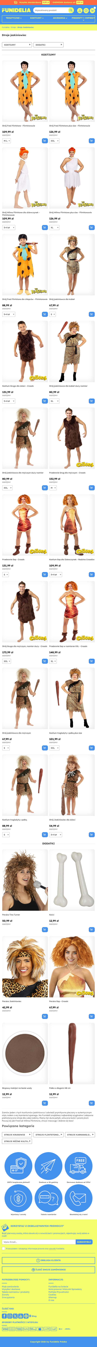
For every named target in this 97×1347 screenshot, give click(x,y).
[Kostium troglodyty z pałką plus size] (72, 698)
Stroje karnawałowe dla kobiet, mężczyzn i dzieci (81, 1134)
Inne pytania (8, 1297)
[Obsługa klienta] (86, 10)
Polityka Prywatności (58, 1292)
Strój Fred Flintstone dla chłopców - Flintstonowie (24, 299)
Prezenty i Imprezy (83, 18)
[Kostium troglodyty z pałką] (25, 785)
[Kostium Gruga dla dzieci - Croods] (25, 351)
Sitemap (52, 1297)
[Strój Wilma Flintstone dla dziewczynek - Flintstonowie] (25, 178)
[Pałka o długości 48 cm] (72, 1053)
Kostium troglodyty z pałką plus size (65, 733)
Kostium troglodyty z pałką (14, 820)
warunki (52, 1248)
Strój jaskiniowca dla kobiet (62, 299)
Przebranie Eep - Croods (13, 559)
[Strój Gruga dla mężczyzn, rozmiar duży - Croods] (25, 611)
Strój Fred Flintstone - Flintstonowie (18, 126)
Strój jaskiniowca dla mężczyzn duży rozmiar (22, 473)
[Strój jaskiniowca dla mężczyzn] (25, 698)
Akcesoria (59, 18)
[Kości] (72, 880)
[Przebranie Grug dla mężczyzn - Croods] (72, 438)
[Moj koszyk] (92, 10)
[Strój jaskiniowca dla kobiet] (72, 264)
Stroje (13, 27)
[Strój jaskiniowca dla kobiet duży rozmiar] (72, 351)
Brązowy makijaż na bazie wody (17, 1088)
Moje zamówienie (10, 1286)
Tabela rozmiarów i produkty (15, 1292)
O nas (51, 1300)
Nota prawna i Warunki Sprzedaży (65, 1289)
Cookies (52, 1294)
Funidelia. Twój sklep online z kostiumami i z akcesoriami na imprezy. (16, 10)
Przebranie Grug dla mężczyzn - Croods (67, 473)
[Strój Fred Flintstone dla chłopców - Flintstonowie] (25, 264)
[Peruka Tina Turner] (25, 880)
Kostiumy (36, 18)
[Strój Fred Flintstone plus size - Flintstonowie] (72, 91)
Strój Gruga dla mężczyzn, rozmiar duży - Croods (24, 646)
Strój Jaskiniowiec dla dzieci (62, 820)
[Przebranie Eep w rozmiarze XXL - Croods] (72, 611)
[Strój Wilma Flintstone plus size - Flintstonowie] (72, 178)
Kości (51, 914)
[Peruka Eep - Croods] (72, 967)
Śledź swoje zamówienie (50, 1269)
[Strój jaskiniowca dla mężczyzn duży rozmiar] (25, 438)
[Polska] (4, 1316)
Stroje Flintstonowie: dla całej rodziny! (50, 1134)
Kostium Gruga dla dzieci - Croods (18, 386)
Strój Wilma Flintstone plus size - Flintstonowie (70, 212)
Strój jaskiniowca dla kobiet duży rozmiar (68, 386)
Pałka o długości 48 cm (59, 1088)
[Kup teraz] (45, 140)
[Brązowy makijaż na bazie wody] (25, 1053)
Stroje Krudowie (14, 1134)
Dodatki (40, 45)
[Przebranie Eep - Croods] (25, 525)
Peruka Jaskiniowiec (11, 1001)
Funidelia (5, 27)
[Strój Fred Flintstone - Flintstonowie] (25, 91)
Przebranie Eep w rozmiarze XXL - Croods (68, 646)
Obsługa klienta (50, 1260)
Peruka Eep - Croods (58, 1001)
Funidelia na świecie (58, 1286)
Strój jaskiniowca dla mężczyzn (16, 733)
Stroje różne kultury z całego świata (18, 1141)
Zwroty (5, 1294)
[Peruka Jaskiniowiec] (25, 967)
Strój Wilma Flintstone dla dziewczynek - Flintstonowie (21, 213)
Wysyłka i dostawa (11, 1289)
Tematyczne (13, 18)
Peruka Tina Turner (11, 914)
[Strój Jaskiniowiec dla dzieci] (72, 785)
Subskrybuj (84, 1242)
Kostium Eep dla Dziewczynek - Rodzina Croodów (71, 559)
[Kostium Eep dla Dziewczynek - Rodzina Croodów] (72, 525)
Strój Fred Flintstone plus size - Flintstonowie (69, 126)
